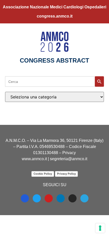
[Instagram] (72, 198)
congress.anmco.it (54, 16)
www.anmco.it (34, 159)
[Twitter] (37, 198)
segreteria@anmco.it (68, 159)
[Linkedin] (61, 198)
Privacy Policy (66, 173)
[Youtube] (49, 198)
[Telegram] (84, 198)
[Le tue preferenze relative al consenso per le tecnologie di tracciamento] (100, 228)
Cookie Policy (42, 173)
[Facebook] (25, 198)
